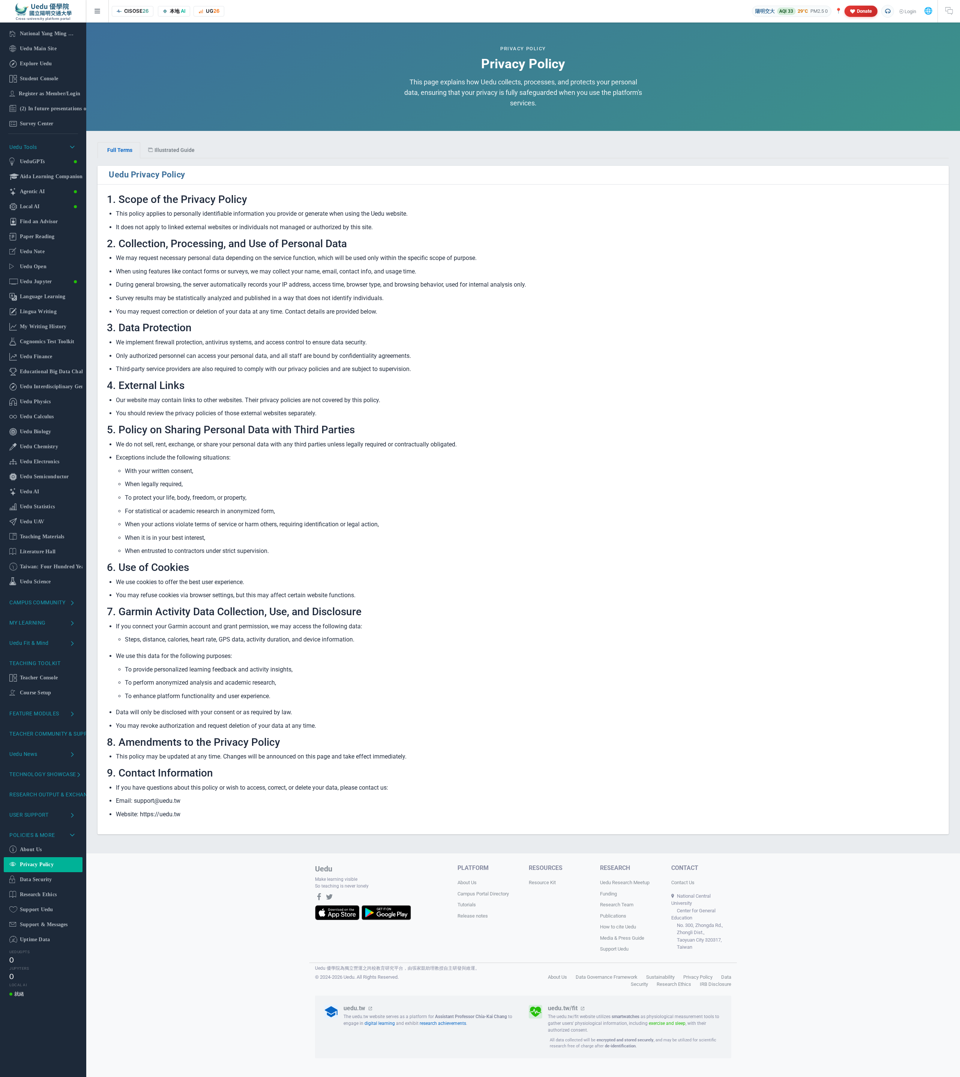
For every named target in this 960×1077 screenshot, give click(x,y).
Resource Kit (542, 882)
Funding (608, 894)
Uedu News (23, 754)
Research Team (616, 904)
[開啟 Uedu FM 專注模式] (887, 11)
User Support (28, 815)
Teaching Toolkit (34, 663)
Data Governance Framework (607, 977)
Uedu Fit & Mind (29, 643)
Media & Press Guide (622, 938)
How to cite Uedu (618, 927)
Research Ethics (674, 984)
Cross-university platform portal (43, 19)
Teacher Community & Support (45, 734)
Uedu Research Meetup (625, 882)
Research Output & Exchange (45, 795)
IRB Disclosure (715, 984)
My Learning (27, 623)
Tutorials (467, 904)
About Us (467, 882)
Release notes (473, 916)
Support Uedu (614, 949)
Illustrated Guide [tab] (174, 150)
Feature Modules (34, 713)
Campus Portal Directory (483, 894)
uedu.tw (355, 1008)
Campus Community (37, 602)
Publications (613, 916)
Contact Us (682, 882)
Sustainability (660, 977)
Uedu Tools (23, 147)
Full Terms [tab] (119, 150)
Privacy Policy (697, 977)
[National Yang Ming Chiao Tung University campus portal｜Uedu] (43, 9)
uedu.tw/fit (563, 1008)
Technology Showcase (42, 774)
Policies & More (32, 835)
